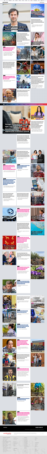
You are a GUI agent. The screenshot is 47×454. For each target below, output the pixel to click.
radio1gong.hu (36, 450)
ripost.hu (36, 437)
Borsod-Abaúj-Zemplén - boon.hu (7, 441)
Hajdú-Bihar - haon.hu (5, 445)
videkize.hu (25, 447)
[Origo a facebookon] (36, 427)
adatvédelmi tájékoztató (27, 429)
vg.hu (14, 449)
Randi (31, 0)
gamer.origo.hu (26, 441)
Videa (13, 0)
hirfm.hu (36, 451)
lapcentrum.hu (36, 446)
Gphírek (26, 0)
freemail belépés (42, 2)
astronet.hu (25, 438)
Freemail (20, 0)
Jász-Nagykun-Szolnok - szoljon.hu (7, 447)
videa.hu (36, 445)
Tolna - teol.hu (4, 451)
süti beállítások (36, 429)
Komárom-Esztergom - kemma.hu (7, 448)
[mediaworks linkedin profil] (43, 433)
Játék (38, 0)
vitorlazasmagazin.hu (26, 446)
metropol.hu (36, 438)
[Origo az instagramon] (39, 427)
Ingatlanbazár (35, 0)
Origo (4, 0)
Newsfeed (16, 0)
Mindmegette (10, 0)
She (28, 0)
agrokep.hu (15, 450)
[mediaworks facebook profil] (41, 433)
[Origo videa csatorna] (40, 427)
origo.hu (14, 445)
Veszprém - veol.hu (16, 438)
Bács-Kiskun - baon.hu (5, 438)
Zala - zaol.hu (15, 439)
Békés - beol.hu (5, 440)
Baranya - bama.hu (5, 439)
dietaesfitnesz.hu (26, 445)
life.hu (35, 439)
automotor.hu (25, 439)
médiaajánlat (42, 429)
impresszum (39, 429)
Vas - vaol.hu (15, 437)
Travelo (23, 0)
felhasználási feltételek (32, 429)
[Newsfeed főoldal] (5, 427)
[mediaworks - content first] (7, 434)
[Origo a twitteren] (37, 427)
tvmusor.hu (25, 448)
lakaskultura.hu (26, 440)
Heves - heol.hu (5, 446)
